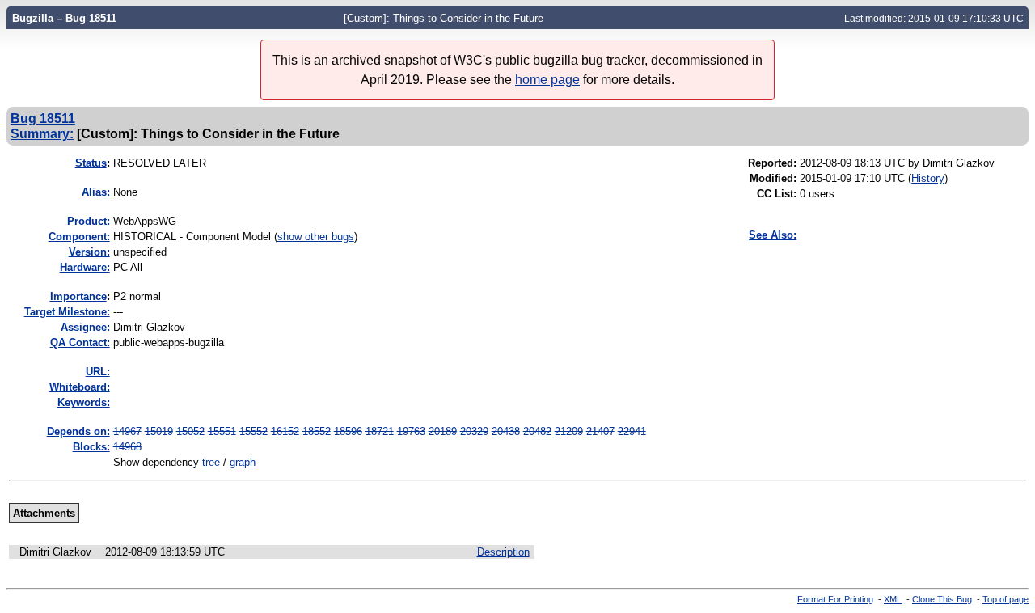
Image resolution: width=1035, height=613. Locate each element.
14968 (127, 447)
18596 (348, 431)
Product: (88, 221)
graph (243, 462)
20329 (474, 431)
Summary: (42, 133)
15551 (222, 431)
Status (91, 163)
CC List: (776, 194)
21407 (600, 431)
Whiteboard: (79, 387)
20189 (443, 431)
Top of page (1005, 599)
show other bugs (315, 236)
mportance (78, 296)
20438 (506, 431)
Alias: (96, 192)
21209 (569, 431)
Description (503, 552)
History (927, 178)
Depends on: (78, 431)
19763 (411, 431)
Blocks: (91, 447)
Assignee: (85, 327)
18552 (316, 431)
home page (547, 80)
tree (211, 462)
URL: (98, 372)
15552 (253, 431)
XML (893, 599)
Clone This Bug (942, 599)
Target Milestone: (67, 312)
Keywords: (83, 402)
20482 (537, 431)
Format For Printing (835, 599)
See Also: (772, 235)
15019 (159, 431)
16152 (285, 431)
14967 (127, 431)
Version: (89, 252)
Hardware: (85, 267)
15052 (190, 431)
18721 (379, 431)
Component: (79, 236)
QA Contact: (80, 342)
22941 (632, 431)
